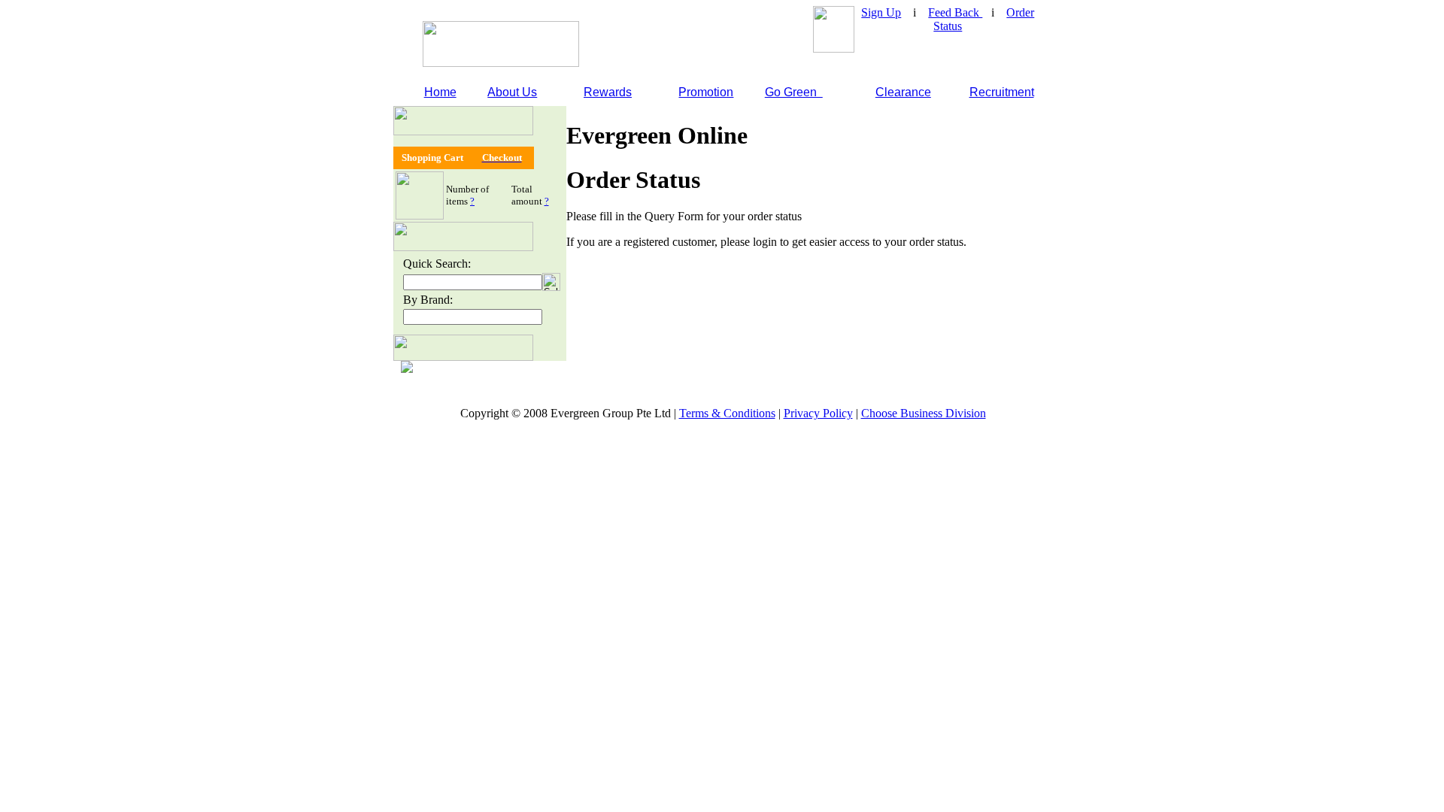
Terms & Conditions (727, 413)
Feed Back (955, 12)
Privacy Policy (818, 413)
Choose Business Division (923, 413)
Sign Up (881, 12)
